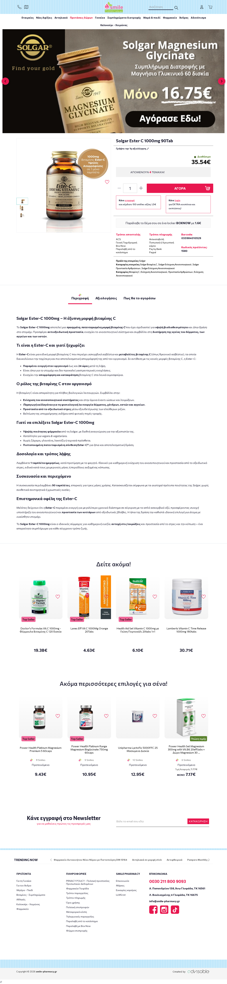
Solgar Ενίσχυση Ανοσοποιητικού (174, 264)
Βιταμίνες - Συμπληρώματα (30, 894)
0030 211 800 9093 (167, 881)
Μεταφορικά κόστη (76, 911)
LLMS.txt (121, 894)
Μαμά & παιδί (152, 17)
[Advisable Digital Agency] (191, 971)
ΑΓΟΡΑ (180, 188)
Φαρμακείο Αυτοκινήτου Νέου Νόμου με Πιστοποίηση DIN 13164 (90, 859)
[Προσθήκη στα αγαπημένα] (107, 182)
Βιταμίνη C (134, 272)
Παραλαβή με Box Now (78, 926)
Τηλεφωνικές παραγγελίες (80, 916)
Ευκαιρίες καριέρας (126, 890)
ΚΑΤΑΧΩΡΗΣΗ (198, 821)
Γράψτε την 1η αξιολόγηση (131, 148)
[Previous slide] (5, 81)
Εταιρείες (28, 17)
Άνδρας (183, 17)
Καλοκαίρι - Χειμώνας (113, 25)
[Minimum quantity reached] (119, 188)
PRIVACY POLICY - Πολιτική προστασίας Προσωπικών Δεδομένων (88, 882)
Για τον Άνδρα (23, 885)
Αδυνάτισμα (198, 17)
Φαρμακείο (170, 17)
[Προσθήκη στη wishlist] (58, 596)
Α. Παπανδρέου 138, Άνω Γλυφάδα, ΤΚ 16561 (177, 888)
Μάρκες (120, 885)
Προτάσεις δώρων (81, 17)
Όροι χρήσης (73, 902)
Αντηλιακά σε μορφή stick (147, 859)
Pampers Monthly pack (200, 859)
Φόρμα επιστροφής (76, 930)
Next (209, 860)
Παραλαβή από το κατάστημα (82, 921)
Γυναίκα (100, 17)
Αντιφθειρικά (174, 859)
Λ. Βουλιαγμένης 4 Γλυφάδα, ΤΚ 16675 (173, 894)
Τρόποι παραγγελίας (77, 893)
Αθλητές (20, 899)
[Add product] (141, 188)
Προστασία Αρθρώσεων (180, 272)
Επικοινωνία (122, 880)
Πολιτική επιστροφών (77, 907)
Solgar (142, 260)
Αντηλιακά (61, 17)
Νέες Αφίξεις (44, 17)
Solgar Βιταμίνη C (148, 264)
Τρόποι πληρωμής (75, 897)
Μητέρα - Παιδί (24, 890)
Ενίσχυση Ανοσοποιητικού (154, 272)
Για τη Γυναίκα (23, 880)
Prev (51, 860)
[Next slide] (221, 81)
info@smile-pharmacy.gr (164, 901)
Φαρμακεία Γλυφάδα (77, 888)
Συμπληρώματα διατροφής (124, 17)
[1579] (64, 185)
